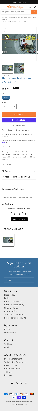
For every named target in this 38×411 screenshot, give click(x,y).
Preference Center (12, 368)
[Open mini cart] (34, 6)
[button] (19, 171)
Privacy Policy (10, 365)
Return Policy (10, 311)
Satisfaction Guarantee (15, 362)
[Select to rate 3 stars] (18, 213)
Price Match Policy (13, 301)
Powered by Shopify (25, 401)
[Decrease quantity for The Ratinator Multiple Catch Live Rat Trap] (4, 106)
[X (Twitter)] (21, 383)
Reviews (8, 375)
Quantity (4, 102)
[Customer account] (30, 6)
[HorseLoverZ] (14, 7)
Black (6, 98)
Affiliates (8, 372)
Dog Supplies (22, 17)
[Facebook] (12, 383)
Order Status (10, 332)
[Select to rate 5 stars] (26, 213)
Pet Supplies (12, 17)
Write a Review (19, 219)
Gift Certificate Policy (14, 304)
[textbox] (19, 193)
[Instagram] (16, 383)
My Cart (7, 329)
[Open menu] (3, 6)
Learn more (29, 197)
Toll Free (8, 344)
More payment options (19, 125)
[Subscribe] (31, 280)
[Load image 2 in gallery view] (19, 68)
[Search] (34, 12)
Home (4, 17)
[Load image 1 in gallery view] (7, 68)
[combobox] (19, 12)
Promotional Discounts (15, 318)
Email (7, 347)
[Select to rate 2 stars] (15, 213)
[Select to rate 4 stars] (22, 213)
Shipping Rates (11, 308)
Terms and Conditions (14, 314)
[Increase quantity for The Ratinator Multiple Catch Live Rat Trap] (14, 106)
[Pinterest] (26, 383)
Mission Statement (13, 359)
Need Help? (9, 295)
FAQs (6, 298)
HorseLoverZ (15, 401)
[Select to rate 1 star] (11, 213)
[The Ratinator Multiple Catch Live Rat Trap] (8, 240)
